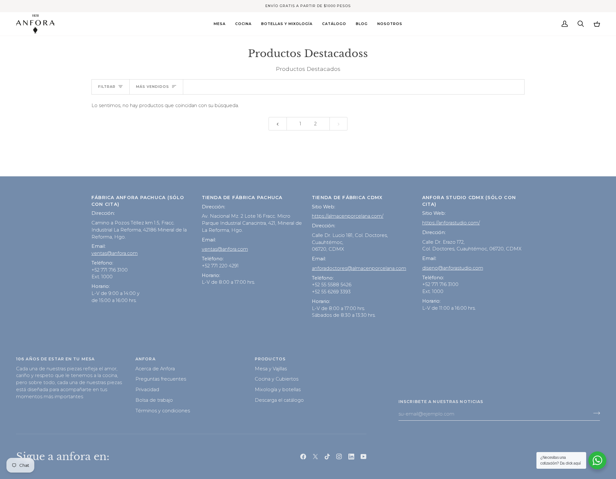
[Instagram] (339, 456)
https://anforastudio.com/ (451, 223)
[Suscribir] (594, 413)
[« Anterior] (278, 124)
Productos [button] (270, 359)
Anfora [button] (145, 359)
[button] (219, 24)
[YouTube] (363, 456)
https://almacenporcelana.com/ (347, 216)
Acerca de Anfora (155, 369)
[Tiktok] (327, 456)
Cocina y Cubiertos (276, 379)
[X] (315, 456)
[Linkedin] (351, 456)
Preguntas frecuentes (160, 379)
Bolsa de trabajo (154, 400)
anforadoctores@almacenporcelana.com (359, 268)
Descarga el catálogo (279, 400)
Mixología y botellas (278, 389)
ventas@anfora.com (114, 253)
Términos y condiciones (162, 411)
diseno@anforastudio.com (452, 268)
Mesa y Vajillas (271, 369)
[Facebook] (303, 456)
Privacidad (147, 389)
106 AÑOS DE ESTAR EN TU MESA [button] (55, 359)
